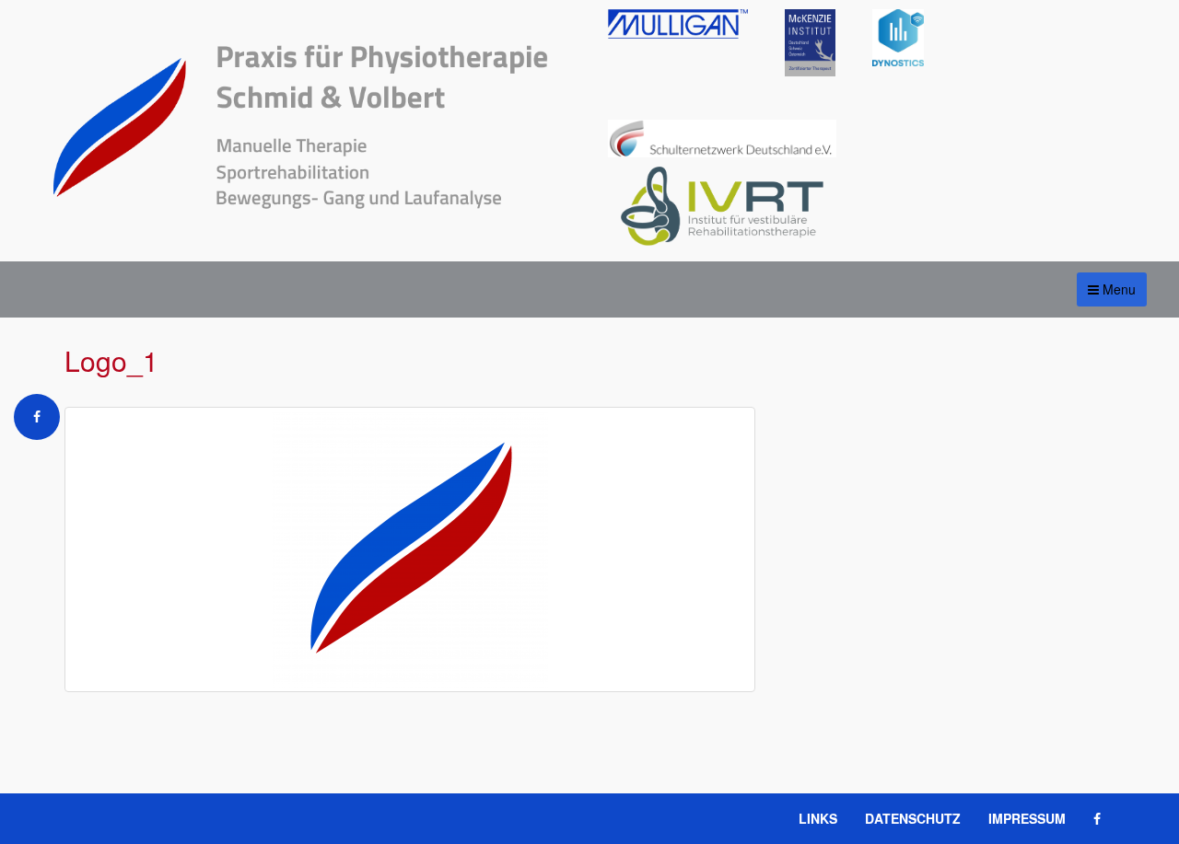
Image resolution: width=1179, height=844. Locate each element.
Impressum (1027, 818)
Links (818, 818)
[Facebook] (37, 420)
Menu (1117, 289)
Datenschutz (913, 818)
